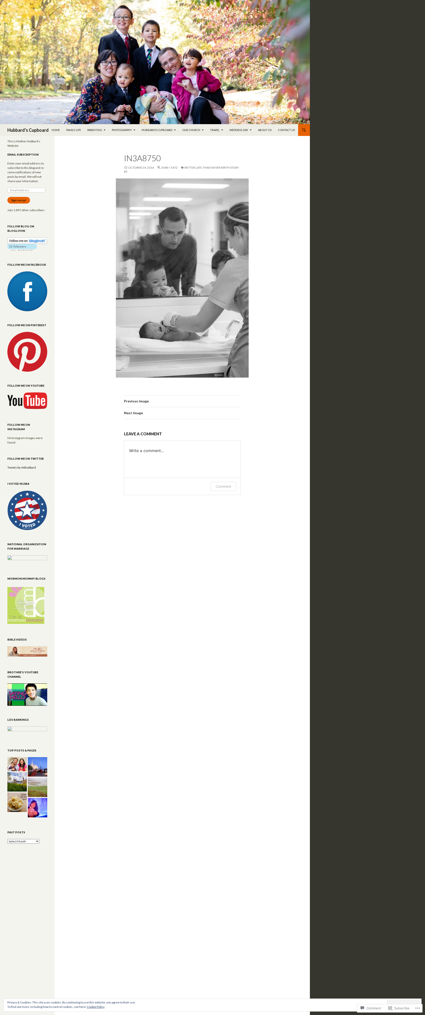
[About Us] (17, 764)
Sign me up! (18, 200)
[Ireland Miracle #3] (37, 787)
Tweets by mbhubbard (21, 467)
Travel (215, 130)
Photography (122, 130)
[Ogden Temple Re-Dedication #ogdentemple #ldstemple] (37, 767)
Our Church (191, 130)
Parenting (94, 130)
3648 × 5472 (169, 167)
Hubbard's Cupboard (28, 130)
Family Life (73, 130)
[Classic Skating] (37, 807)
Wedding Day (238, 130)
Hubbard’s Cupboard (157, 130)
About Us (265, 130)
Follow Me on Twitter (25, 458)
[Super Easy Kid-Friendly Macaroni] (17, 802)
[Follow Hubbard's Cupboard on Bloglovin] (27, 240)
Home (56, 130)
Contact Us (286, 130)
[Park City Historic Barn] (17, 782)
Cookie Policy (96, 1007)
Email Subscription (23, 154)
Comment (223, 486)
